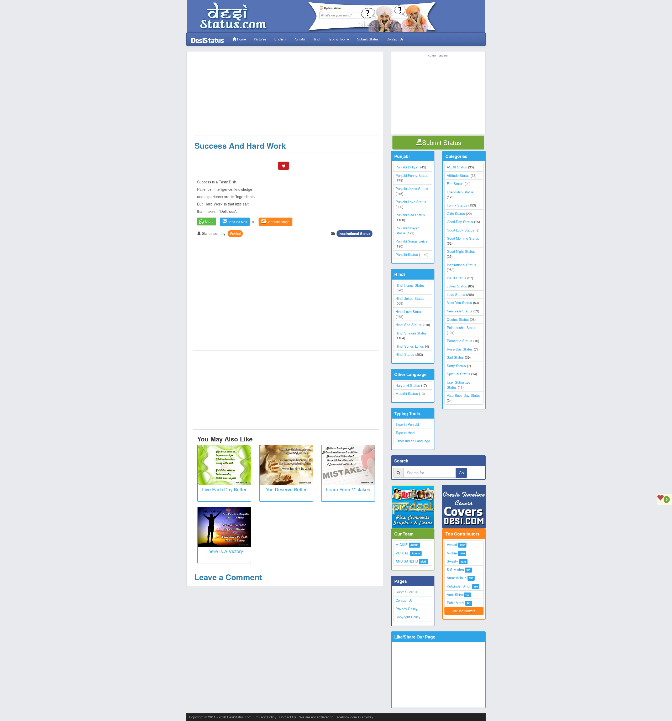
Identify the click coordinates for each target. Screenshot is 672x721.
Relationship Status (461, 327)
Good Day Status (460, 221)
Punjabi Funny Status (412, 175)
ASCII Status (457, 166)
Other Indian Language (413, 440)
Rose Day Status (460, 349)
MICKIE (402, 544)
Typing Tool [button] (337, 39)
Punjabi (299, 39)
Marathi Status (407, 393)
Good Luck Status (460, 230)
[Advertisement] (286, 96)
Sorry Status (456, 365)
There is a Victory (224, 551)
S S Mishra (455, 569)
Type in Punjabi (407, 424)
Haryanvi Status (408, 385)
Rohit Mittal (455, 602)
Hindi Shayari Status (411, 333)
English (280, 39)
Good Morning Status (463, 238)
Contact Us (395, 39)
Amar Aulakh (456, 577)
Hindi (316, 39)
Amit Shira (455, 594)
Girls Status (456, 213)
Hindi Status (405, 354)
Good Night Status (461, 251)
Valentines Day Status (464, 395)
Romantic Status (459, 340)
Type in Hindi (405, 432)
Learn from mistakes (348, 489)
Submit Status (368, 39)
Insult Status (456, 277)
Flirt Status (455, 183)
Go (461, 472)
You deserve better (286, 489)
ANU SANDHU (407, 561)
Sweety (452, 561)
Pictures (260, 39)
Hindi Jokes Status (410, 298)
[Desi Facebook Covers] (464, 506)
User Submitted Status (458, 385)
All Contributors (464, 611)
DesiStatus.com (239, 716)
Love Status (456, 294)
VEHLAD (402, 552)
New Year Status (459, 310)
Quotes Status (458, 319)
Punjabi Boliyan (407, 166)
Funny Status (457, 205)
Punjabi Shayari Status (407, 230)
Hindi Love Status (409, 311)
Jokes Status (457, 286)
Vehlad (235, 233)
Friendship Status (460, 191)
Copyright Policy (408, 616)
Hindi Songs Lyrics (410, 346)
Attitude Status (458, 175)
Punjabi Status (407, 254)
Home (241, 39)
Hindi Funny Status (410, 285)
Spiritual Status (458, 373)
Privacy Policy (407, 608)
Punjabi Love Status (411, 201)
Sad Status (455, 357)
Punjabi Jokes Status (412, 188)
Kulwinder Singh (459, 586)
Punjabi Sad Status (410, 214)
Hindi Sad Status (408, 324)
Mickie (452, 552)
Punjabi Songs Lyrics (412, 241)
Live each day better (224, 489)
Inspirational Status (354, 233)
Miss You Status (459, 302)
